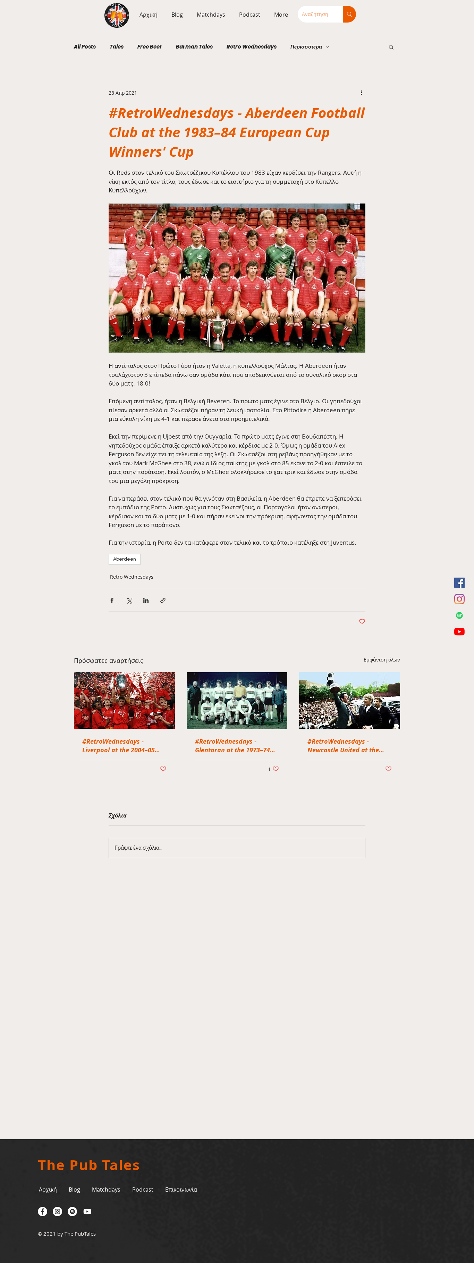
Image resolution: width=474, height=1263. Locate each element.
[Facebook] (459, 583)
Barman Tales (194, 47)
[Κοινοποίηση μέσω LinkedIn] (146, 600)
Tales (117, 47)
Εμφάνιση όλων (382, 659)
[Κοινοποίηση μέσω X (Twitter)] (129, 600)
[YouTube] (459, 631)
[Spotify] (459, 615)
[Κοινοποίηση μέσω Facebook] (112, 600)
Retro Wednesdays (252, 47)
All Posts (85, 47)
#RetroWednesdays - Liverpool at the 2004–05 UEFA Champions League (118, 745)
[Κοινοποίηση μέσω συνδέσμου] (163, 600)
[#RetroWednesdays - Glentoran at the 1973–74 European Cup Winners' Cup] (237, 700)
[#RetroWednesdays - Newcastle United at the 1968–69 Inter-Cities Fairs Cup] (349, 700)
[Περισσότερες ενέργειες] (361, 92)
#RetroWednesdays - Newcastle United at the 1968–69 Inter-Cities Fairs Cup (345, 745)
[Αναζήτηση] (349, 14)
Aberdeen (124, 559)
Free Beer (149, 47)
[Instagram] (459, 599)
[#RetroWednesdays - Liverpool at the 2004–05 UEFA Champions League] (124, 700)
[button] (209, 14)
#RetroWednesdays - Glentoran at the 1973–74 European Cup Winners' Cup (236, 745)
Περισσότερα (306, 47)
